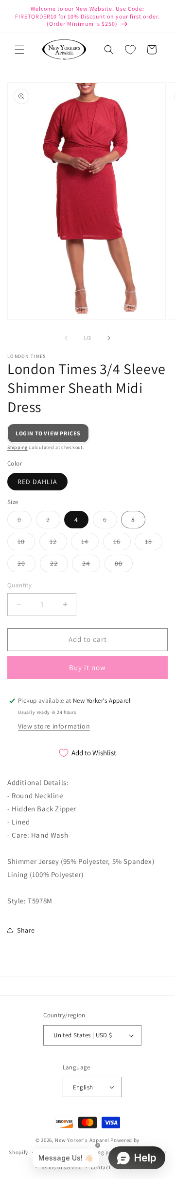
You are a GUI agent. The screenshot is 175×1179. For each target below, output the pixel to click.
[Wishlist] (130, 49)
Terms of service (61, 1167)
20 (26, 565)
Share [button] (26, 930)
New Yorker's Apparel (82, 1140)
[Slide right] (109, 338)
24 (91, 565)
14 (90, 543)
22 (59, 565)
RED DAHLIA (37, 481)
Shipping (17, 447)
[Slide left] (66, 338)
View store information (54, 726)
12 (58, 543)
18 (153, 543)
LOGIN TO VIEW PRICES (48, 433)
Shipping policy (101, 1152)
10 (26, 543)
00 (124, 565)
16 (122, 543)
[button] (19, 49)
